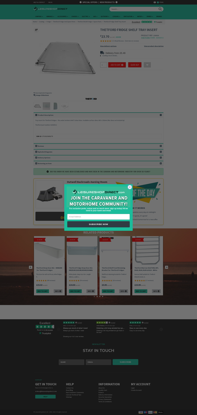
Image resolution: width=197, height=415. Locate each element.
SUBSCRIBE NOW (98, 224)
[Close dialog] (130, 187)
